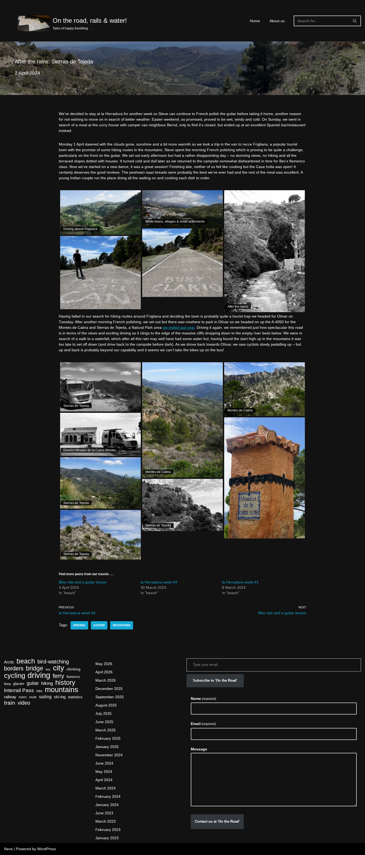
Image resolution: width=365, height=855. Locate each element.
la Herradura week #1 (240, 582)
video (24, 703)
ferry (58, 676)
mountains (121, 625)
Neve (8, 849)
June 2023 (104, 813)
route (33, 697)
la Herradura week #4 (159, 582)
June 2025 (104, 722)
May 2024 (103, 771)
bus (48, 669)
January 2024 (107, 805)
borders (14, 668)
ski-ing (59, 697)
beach (26, 661)
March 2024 (105, 788)
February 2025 (108, 738)
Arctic (9, 662)
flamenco (73, 677)
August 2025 (106, 705)
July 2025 (103, 713)
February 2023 (108, 829)
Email (203, 724)
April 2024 (103, 780)
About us (277, 21)
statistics (75, 697)
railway (10, 697)
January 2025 (107, 747)
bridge (34, 668)
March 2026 (105, 680)
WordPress (46, 849)
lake (39, 691)
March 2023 (105, 821)
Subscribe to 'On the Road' (215, 680)
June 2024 (104, 763)
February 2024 (108, 796)
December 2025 (109, 688)
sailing (45, 696)
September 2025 (109, 697)
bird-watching (53, 662)
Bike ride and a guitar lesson (83, 582)
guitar (99, 625)
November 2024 (109, 755)
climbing (73, 669)
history (65, 682)
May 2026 (103, 664)
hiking (47, 683)
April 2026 (103, 672)
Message (199, 749)
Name (203, 698)
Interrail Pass (19, 690)
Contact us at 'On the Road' (217, 821)
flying (7, 683)
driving (79, 625)
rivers (23, 697)
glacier (18, 684)
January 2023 (107, 838)
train (9, 703)
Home (255, 21)
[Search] (355, 21)
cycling (14, 675)
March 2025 (105, 730)
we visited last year (179, 327)
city (58, 668)
